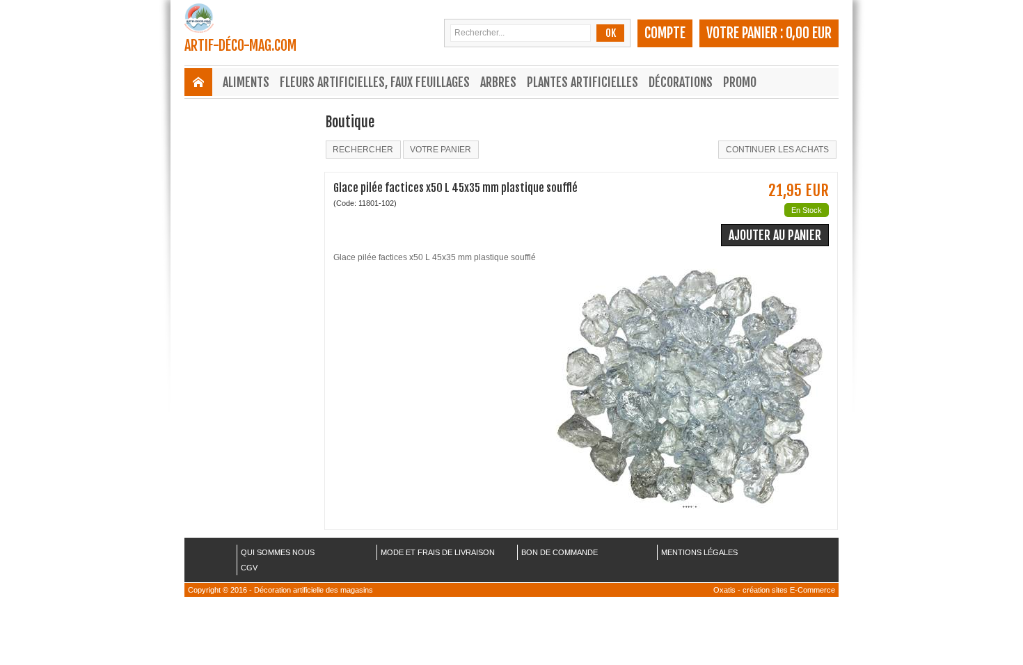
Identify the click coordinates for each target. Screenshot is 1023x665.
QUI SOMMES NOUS (278, 552)
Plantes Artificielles (582, 82)
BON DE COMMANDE (559, 552)
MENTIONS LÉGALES (699, 552)
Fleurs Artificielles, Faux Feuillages (375, 82)
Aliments (246, 82)
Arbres (498, 82)
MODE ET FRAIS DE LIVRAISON (438, 552)
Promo (739, 82)
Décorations (681, 82)
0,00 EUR (809, 33)
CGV (249, 567)
